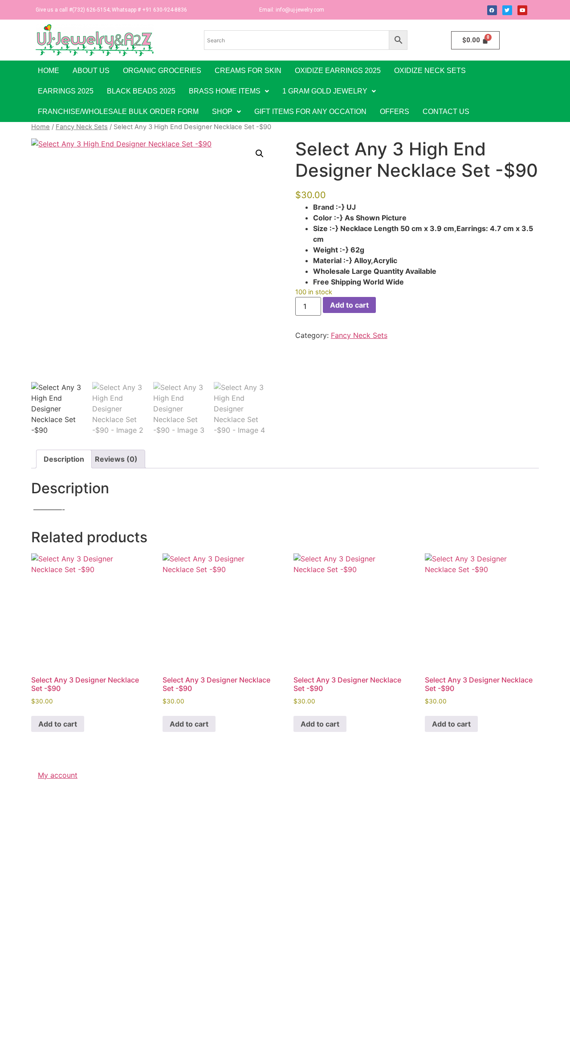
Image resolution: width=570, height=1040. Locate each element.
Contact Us (446, 111)
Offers (394, 111)
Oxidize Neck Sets (430, 70)
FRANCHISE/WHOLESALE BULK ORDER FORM (118, 111)
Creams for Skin (248, 70)
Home (48, 70)
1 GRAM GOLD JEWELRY (324, 91)
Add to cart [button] (57, 723)
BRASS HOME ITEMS (225, 91)
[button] (229, 91)
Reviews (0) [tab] (116, 459)
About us (91, 70)
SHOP (222, 111)
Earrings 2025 (66, 91)
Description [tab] (64, 459)
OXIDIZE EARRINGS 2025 (338, 70)
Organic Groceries (162, 70)
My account (57, 775)
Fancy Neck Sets (82, 127)
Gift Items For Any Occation (310, 111)
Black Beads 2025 (141, 91)
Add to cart (349, 305)
